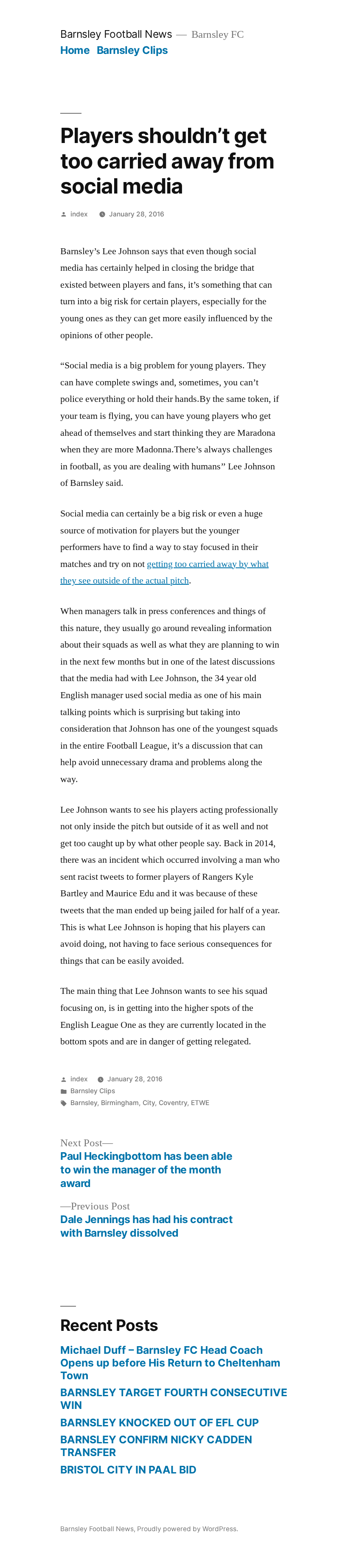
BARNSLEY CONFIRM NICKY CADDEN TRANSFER (156, 1446)
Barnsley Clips (132, 50)
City (149, 1103)
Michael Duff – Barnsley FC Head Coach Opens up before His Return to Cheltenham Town (170, 1362)
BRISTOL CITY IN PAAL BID (128, 1469)
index (79, 214)
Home (75, 50)
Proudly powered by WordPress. (187, 1529)
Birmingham (120, 1103)
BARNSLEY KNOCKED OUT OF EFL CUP (159, 1422)
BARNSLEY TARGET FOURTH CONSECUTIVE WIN (173, 1398)
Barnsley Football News (116, 34)
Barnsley (83, 1103)
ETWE (200, 1103)
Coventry (173, 1103)
